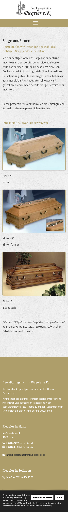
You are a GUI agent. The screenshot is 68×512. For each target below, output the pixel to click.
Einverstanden (42, 497)
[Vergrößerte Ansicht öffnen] (34, 149)
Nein (59, 497)
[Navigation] (34, 23)
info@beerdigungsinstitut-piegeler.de (25, 454)
